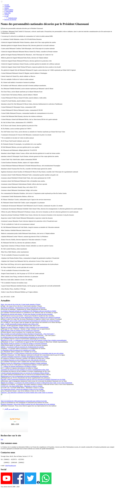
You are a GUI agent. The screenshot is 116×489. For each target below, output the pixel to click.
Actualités (7, 6)
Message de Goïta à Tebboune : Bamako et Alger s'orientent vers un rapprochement (24, 327)
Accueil (6, 5)
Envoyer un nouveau (10, 19)
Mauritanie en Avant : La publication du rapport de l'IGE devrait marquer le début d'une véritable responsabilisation (34, 340)
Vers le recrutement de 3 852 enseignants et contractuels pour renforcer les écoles (24, 401)
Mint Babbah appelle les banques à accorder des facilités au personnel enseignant (24, 343)
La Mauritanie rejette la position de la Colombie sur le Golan (18, 350)
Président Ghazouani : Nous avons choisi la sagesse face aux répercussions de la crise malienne (28, 404)
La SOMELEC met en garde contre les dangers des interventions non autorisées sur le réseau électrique (30, 320)
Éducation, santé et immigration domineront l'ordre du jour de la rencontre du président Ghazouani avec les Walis (33, 379)
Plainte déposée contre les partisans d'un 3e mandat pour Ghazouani (20, 330)
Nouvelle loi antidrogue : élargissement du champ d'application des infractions (23, 307)
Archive (6, 14)
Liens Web (7, 13)
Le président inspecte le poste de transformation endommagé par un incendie (22, 337)
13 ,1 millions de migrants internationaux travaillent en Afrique (18, 366)
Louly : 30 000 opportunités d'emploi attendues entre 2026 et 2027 (20, 324)
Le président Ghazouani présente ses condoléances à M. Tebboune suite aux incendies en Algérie (28, 311)
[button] (1, 1)
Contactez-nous (12, 18)
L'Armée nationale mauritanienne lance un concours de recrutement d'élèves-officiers (25, 373)
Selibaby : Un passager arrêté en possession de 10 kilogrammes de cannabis (22, 347)
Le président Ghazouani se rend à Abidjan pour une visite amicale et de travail (23, 360)
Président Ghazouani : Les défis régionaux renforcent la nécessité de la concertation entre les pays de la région (32, 353)
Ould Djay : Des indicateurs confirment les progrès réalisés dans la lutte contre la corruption (27, 392)
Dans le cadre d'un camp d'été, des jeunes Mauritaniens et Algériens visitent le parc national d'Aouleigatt (30, 317)
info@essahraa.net (10, 465)
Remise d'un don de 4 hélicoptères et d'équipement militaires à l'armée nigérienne (24, 363)
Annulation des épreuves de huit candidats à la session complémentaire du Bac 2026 (25, 369)
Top (2, 439)
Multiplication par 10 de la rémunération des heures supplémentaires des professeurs (25, 376)
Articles (6, 8)
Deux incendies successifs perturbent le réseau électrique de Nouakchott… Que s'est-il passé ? (27, 334)
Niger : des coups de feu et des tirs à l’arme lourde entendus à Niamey (21, 304)
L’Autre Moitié (8, 11)
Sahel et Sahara (8, 9)
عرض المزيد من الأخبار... (11, 409)
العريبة (6, 16)
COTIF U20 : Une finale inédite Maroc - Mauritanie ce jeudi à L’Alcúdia (22, 386)
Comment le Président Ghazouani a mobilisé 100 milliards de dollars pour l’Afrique (24, 356)
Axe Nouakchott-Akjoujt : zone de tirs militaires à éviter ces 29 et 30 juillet (22, 389)
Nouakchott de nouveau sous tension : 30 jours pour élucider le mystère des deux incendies (27, 314)
